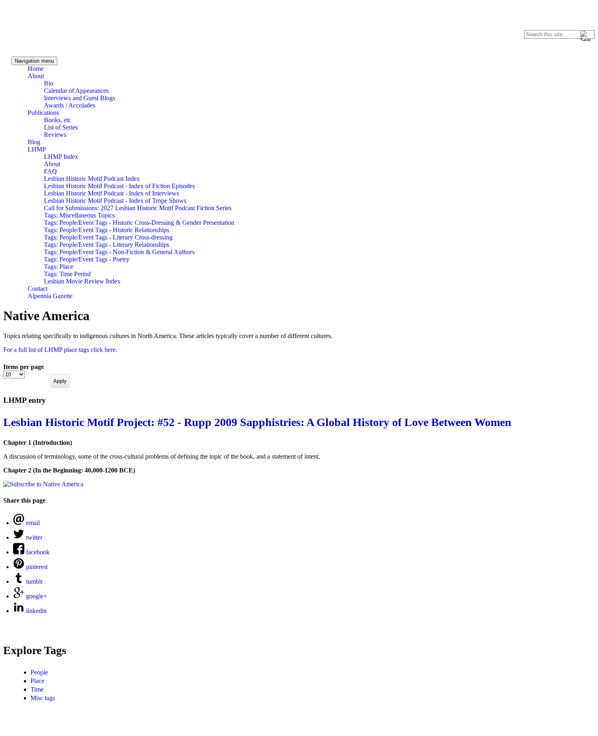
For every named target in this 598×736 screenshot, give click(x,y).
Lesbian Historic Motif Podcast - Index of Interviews (111, 193)
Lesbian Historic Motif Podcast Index (92, 178)
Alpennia (41, 27)
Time (37, 689)
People (39, 672)
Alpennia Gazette (50, 295)
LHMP (37, 149)
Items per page (23, 366)
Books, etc (57, 119)
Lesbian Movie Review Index (82, 281)
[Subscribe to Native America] (43, 484)
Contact (38, 288)
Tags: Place (58, 266)
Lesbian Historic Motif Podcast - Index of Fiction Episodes (119, 185)
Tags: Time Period (67, 273)
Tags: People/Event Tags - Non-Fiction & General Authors (119, 251)
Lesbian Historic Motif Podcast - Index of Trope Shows (115, 200)
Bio (48, 83)
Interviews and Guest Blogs (79, 97)
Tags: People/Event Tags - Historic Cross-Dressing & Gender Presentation (139, 222)
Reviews (55, 134)
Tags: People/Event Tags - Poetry (86, 259)
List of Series (61, 127)
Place (37, 680)
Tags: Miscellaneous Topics (79, 215)
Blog (34, 141)
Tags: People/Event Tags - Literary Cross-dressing (108, 237)
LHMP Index (61, 156)
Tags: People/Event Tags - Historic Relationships (106, 229)
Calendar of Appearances (76, 90)
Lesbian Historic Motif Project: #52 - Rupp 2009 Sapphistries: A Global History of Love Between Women (257, 422)
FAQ (50, 171)
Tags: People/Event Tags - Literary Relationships (106, 244)
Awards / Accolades (69, 105)
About (36, 76)
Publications (43, 112)
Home (36, 68)
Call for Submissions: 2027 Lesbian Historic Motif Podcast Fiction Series (137, 207)
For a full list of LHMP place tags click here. (60, 349)
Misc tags (43, 697)
